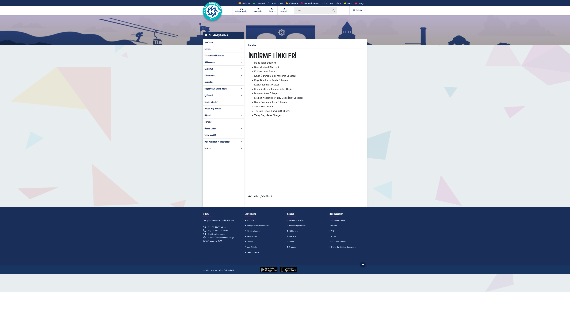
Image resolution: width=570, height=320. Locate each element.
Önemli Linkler (210, 128)
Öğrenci (208, 115)
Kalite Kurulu (252, 236)
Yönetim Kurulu (253, 231)
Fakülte (208, 49)
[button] (359, 3)
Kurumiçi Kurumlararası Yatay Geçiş (273, 89)
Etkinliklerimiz (210, 75)
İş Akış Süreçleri (211, 102)
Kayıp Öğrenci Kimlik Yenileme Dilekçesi (275, 76)
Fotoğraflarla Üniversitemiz (258, 226)
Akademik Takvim (296, 220)
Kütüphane (293, 231)
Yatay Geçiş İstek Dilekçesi (268, 115)
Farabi (291, 242)
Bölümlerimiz (210, 62)
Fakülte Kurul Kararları (214, 55)
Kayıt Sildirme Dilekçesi (266, 84)
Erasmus (292, 247)
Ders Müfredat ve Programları (217, 141)
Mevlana (292, 236)
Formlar (208, 122)
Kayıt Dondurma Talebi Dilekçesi (271, 80)
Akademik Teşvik (338, 220)
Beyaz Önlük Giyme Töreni (216, 88)
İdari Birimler (252, 247)
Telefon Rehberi (253, 252)
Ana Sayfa (209, 42)
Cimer (333, 236)
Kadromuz (209, 69)
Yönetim (250, 220)
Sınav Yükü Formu (264, 106)
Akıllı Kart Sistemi (338, 242)
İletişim (207, 148)
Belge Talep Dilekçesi (265, 62)
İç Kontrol (209, 95)
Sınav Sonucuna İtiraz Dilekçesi (270, 102)
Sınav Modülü (210, 135)
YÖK (333, 231)
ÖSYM (334, 226)
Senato (250, 242)
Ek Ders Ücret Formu (265, 71)
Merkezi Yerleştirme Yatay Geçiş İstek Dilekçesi (278, 97)
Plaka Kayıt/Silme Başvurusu (343, 247)
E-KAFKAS (359, 10)
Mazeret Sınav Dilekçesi (266, 93)
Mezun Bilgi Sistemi (213, 108)
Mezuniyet (209, 82)
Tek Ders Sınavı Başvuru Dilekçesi (272, 111)
